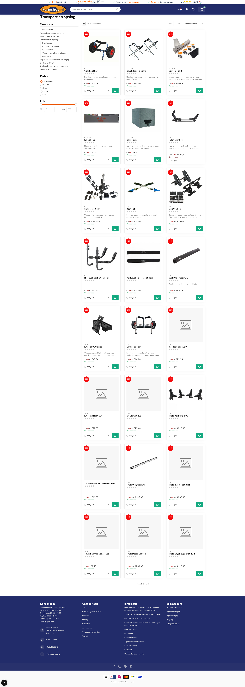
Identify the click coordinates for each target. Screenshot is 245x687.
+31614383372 (52, 647)
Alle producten (173, 624)
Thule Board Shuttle (136, 554)
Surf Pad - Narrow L (178, 278)
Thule (45, 91)
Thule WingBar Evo (135, 485)
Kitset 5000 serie (93, 347)
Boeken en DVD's (47, 63)
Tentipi (85, 636)
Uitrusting (86, 624)
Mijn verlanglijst (173, 615)
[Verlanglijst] (193, 9)
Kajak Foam (89, 140)
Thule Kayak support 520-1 (182, 554)
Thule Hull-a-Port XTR (179, 485)
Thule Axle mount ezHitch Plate (99, 483)
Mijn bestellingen (173, 611)
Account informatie (174, 607)
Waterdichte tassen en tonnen (52, 33)
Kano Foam (131, 140)
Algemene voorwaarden (134, 641)
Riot (45, 88)
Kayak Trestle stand (136, 71)
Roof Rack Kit (175, 71)
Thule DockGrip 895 (178, 416)
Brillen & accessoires (48, 69)
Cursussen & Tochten (91, 632)
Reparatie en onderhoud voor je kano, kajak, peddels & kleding (142, 624)
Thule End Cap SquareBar (96, 554)
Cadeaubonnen (130, 646)
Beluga (46, 85)
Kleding (85, 620)
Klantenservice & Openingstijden (137, 618)
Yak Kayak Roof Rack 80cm (139, 278)
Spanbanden (47, 49)
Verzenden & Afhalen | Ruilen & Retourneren (142, 614)
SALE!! (84, 607)
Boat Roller (131, 209)
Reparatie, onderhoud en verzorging (54, 59)
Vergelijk (90, 91)
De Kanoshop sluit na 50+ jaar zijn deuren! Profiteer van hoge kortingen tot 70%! (141, 609)
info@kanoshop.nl (53, 654)
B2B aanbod (129, 650)
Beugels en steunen (50, 46)
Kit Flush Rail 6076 (93, 416)
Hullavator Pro (176, 140)
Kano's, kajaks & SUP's (91, 611)
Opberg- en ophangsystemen (54, 53)
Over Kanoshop (130, 629)
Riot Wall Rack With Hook (96, 278)
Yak (44, 95)
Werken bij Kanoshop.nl (134, 654)
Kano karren (47, 56)
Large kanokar (133, 347)
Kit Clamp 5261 (133, 416)
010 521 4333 (51, 640)
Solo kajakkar (90, 71)
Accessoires (47, 29)
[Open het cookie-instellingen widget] (4, 683)
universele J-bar (92, 209)
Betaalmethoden (131, 637)
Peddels (85, 615)
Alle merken (48, 81)
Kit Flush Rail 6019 (178, 347)
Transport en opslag (49, 40)
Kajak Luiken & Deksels (49, 36)
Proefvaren (128, 633)
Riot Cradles (175, 209)
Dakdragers (47, 43)
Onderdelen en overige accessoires (54, 66)
